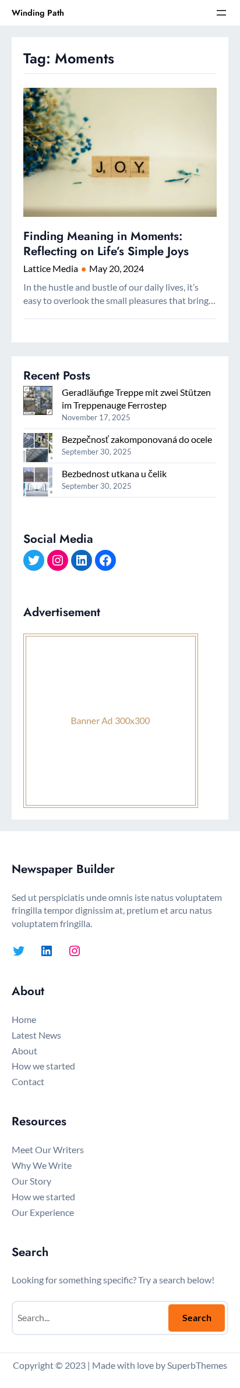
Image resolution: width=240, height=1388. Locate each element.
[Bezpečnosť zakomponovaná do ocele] (37, 449)
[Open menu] (221, 13)
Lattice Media (50, 268)
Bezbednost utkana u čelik (114, 473)
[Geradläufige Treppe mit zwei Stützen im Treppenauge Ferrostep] (37, 402)
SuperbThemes (197, 1365)
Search (196, 1317)
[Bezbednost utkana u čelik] (37, 483)
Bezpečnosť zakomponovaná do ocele (137, 439)
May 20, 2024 (116, 268)
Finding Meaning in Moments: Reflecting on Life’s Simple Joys (106, 243)
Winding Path (38, 13)
